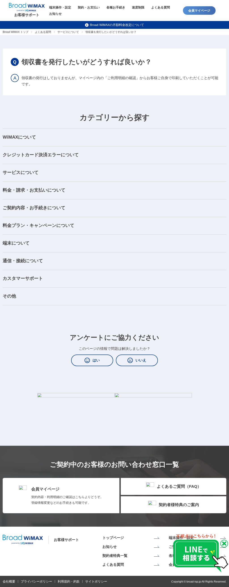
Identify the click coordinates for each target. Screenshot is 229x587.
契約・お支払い (89, 7)
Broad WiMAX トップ (15, 32)
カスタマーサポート (23, 278)
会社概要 (9, 581)
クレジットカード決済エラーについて (41, 154)
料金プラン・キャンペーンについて (38, 225)
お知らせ (55, 13)
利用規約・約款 (69, 581)
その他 (9, 296)
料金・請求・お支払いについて (34, 190)
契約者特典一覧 (114, 555)
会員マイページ (199, 10)
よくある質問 (160, 7)
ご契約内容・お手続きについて (34, 207)
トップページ (113, 538)
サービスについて (68, 32)
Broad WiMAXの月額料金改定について (117, 25)
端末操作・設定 (60, 7)
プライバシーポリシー (36, 581)
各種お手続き (115, 7)
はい (96, 360)
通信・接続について (23, 260)
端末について (16, 243)
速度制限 (138, 7)
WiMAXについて (19, 137)
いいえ (141, 360)
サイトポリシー (96, 581)
